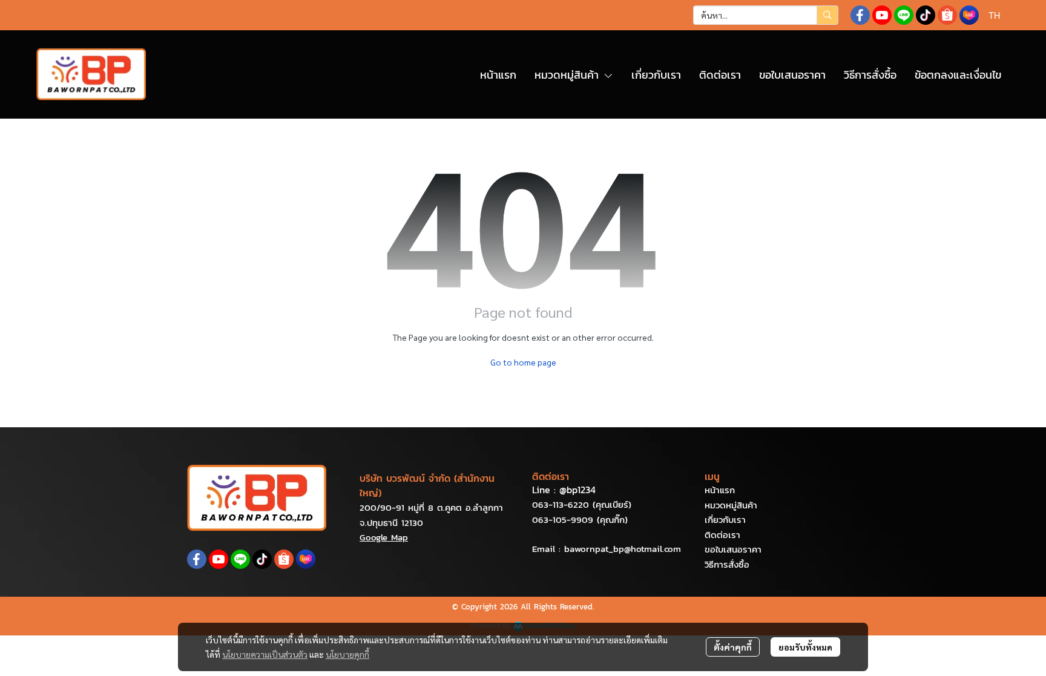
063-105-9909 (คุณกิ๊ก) (580, 520)
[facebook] (860, 15)
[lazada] (969, 15)
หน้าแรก (720, 490)
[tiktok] (925, 15)
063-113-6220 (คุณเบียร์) (581, 504)
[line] (903, 15)
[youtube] (882, 15)
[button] (765, 15)
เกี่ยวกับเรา (725, 520)
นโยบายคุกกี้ (347, 654)
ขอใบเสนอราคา (733, 549)
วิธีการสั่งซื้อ (727, 564)
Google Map (384, 537)
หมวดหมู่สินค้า (731, 505)
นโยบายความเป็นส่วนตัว (265, 654)
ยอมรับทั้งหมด (805, 647)
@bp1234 (577, 489)
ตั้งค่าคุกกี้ (733, 647)
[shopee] (947, 15)
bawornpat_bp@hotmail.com (622, 549)
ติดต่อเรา (722, 535)
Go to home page (523, 361)
